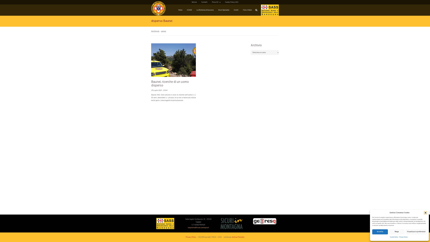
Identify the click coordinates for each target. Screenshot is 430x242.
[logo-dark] (232, 223)
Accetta (380, 232)
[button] (425, 213)
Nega (397, 232)
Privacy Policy (403, 237)
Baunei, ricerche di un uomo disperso (170, 84)
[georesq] (265, 221)
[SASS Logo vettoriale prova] (270, 10)
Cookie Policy (394, 237)
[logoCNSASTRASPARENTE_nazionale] (158, 8)
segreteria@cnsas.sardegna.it (198, 228)
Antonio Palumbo (238, 237)
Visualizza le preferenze (416, 232)
